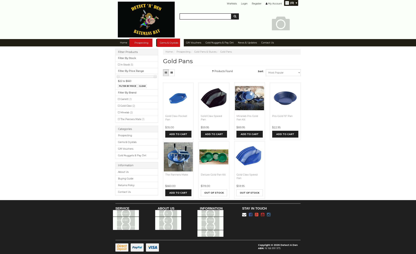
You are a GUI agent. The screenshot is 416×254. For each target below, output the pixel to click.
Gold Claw (127, 105)
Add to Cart (178, 134)
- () (291, 2)
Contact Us (267, 42)
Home (123, 42)
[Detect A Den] (146, 18)
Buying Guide (125, 178)
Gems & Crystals (169, 42)
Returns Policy (126, 185)
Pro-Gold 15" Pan (282, 116)
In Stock (126, 64)
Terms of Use (207, 213)
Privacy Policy (207, 220)
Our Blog (162, 220)
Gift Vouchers (193, 42)
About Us (123, 171)
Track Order (121, 220)
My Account (122, 213)
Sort (260, 71)
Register (256, 3)
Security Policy (208, 233)
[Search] (235, 16)
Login (244, 3)
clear (142, 86)
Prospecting (141, 42)
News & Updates (247, 42)
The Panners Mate (132, 119)
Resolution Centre (125, 226)
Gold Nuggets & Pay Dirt (219, 42)
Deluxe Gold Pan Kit (213, 174)
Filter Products (128, 52)
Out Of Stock (214, 192)
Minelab (126, 112)
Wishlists (232, 3)
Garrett (126, 99)
